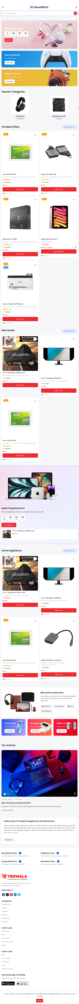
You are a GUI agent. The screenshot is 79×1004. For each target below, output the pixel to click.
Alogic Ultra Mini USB (48, 174)
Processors (33, 242)
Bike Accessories (23, 375)
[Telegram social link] (19, 894)
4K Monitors (51, 381)
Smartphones (6, 904)
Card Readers (54, 177)
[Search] (75, 13)
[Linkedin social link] (15, 894)
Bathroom (5, 922)
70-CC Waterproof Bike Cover (14, 373)
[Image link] (14, 877)
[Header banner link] (36, 2)
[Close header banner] (76, 2)
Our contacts (6, 938)
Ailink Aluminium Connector (51, 660)
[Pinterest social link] (11, 894)
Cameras (5, 915)
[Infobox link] (11, 853)
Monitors (44, 381)
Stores (4, 935)
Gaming (4, 799)
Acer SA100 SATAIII (9, 174)
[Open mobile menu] (3, 7)
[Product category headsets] (20, 108)
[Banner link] (39, 34)
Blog (3, 955)
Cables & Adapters (59, 663)
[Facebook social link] (3, 894)
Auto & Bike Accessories (10, 375)
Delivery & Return (7, 942)
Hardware (5, 911)
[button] (20, 189)
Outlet (4, 945)
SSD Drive (33, 177)
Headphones (6, 918)
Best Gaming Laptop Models (16, 802)
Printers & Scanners (9, 307)
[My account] (76, 7)
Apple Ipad (49, 242)
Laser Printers (20, 307)
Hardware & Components (11, 177)
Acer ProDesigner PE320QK (51, 378)
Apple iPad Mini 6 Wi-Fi (49, 239)
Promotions (5, 931)
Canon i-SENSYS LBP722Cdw (13, 304)
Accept (40, 1000)
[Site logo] (39, 7)
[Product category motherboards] (58, 108)
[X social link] (7, 894)
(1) (11, 179)
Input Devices (45, 177)
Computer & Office (65, 177)
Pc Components (24, 177)
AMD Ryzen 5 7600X (10, 239)
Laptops (9, 799)
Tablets (43, 242)
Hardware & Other (47, 663)
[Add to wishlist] (35, 135)
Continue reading (7, 810)
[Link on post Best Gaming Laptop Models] (39, 773)
